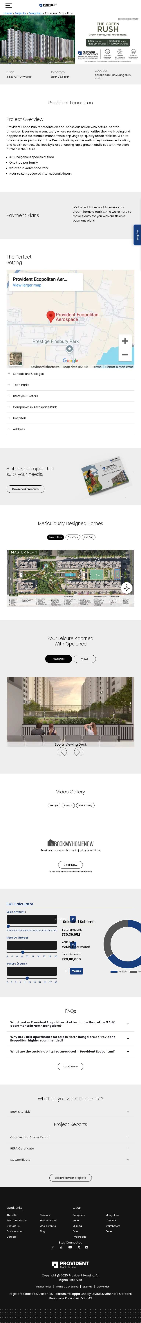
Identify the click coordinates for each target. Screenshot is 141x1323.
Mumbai (77, 1226)
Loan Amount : (16, 912)
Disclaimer (103, 1286)
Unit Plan (88, 537)
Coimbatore (113, 1226)
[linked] (87, 1248)
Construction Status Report (30, 1137)
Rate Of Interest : (18, 938)
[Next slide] (78, 751)
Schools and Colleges (28, 374)
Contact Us (13, 1226)
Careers (12, 1237)
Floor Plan (73, 537)
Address (19, 429)
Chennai (111, 1220)
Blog (42, 1231)
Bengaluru (35, 13)
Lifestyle (54, 805)
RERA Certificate (22, 1148)
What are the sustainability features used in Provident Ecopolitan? (62, 1051)
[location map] (70, 319)
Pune (109, 1231)
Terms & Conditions (67, 1286)
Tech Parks (21, 385)
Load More (71, 1066)
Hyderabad (79, 1237)
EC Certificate (20, 1160)
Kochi (76, 1220)
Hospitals (19, 418)
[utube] (70, 1248)
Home (8, 13)
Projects (20, 13)
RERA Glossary (48, 1220)
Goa (75, 1231)
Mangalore (112, 1215)
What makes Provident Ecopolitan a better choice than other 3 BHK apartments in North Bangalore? (62, 1024)
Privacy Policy (43, 1286)
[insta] (61, 1248)
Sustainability (85, 805)
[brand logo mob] (48, 5)
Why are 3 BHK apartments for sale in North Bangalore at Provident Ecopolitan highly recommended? (62, 1039)
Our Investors (14, 1231)
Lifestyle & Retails (25, 396)
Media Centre (48, 1226)
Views (84, 659)
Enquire (137, 235)
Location (68, 805)
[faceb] (53, 1248)
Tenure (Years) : (17, 963)
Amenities (59, 659)
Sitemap (87, 1286)
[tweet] (78, 1248)
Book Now (70, 865)
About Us (12, 1215)
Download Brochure (25, 489)
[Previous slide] (62, 751)
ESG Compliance (17, 1220)
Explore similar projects (70, 1178)
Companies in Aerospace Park (35, 407)
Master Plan (55, 537)
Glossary (45, 1215)
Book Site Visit (20, 1112)
